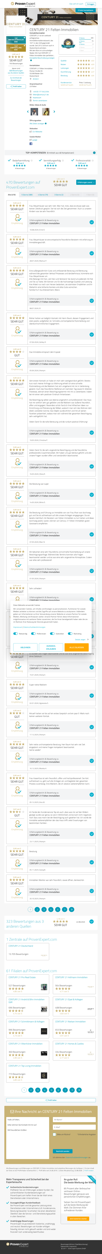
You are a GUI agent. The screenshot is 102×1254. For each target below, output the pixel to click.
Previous (27, 111)
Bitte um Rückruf (63, 1134)
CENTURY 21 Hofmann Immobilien (71, 977)
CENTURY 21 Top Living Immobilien (25, 1065)
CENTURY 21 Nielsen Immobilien (70, 1021)
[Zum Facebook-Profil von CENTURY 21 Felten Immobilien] (31, 145)
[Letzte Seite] (71, 909)
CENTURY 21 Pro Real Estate (22, 977)
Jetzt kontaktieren (86, 10)
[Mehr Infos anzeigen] (68, 43)
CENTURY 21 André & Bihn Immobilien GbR (27, 1001)
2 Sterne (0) (74, 194)
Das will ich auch (76, 3)
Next (54, 111)
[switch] (33, 633)
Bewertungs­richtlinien (67, 1244)
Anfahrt (36, 79)
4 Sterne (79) (43, 194)
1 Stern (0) (90, 194)
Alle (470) (11, 194)
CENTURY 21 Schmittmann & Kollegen (27, 1021)
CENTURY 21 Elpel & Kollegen (69, 999)
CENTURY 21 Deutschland (21, 945)
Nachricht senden (62, 1151)
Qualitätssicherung (81, 1244)
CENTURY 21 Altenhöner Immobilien (26, 1043)
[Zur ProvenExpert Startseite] (23, 5)
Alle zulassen (77, 647)
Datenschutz (64, 1246)
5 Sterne (81, 38)
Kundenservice (66, 82)
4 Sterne (81, 41)
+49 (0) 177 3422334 (41, 91)
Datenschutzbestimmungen (35, 627)
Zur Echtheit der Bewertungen (16, 79)
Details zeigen (80, 639)
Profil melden (89, 1170)
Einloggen (90, 4)
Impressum (17, 627)
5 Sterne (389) (27, 194)
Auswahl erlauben (51, 647)
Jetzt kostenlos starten (78, 1218)
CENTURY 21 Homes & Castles (69, 1043)
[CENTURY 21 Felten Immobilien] (15, 25)
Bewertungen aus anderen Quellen (16, 71)
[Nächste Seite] (64, 909)
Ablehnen (25, 647)
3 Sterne (81, 44)
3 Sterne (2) (58, 194)
